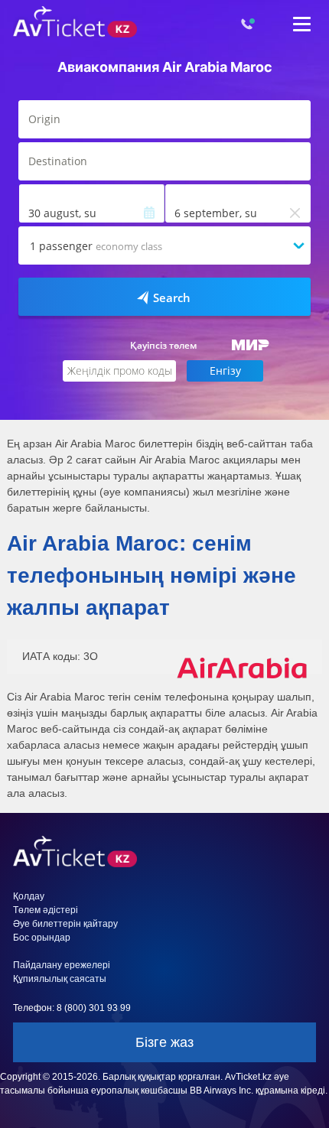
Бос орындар (41, 937)
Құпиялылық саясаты (59, 979)
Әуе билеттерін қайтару (65, 923)
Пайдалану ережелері (61, 965)
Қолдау (28, 896)
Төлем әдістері (45, 910)
